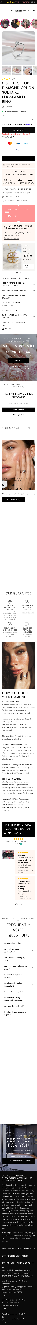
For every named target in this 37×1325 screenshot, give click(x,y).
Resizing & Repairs (10, 310)
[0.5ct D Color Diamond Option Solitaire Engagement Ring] (6, 70)
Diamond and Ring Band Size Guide (14, 323)
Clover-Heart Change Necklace (27, 252)
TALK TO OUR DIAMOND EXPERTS (18, 1161)
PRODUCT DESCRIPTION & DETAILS (15, 278)
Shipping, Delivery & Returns (14, 290)
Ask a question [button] (18, 415)
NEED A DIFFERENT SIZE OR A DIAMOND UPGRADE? (13, 284)
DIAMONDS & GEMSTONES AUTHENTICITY (12, 304)
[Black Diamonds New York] (18, 11)
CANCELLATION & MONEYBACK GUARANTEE (14, 296)
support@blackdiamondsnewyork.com (16, 1270)
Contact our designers (11, 238)
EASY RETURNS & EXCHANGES (15, 1256)
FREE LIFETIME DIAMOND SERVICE (16, 1248)
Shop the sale (18, 361)
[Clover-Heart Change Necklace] (12, 256)
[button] (29, 11)
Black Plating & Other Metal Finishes (14, 316)
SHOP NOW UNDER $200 (13, 500)
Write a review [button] (18, 409)
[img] (18, 839)
